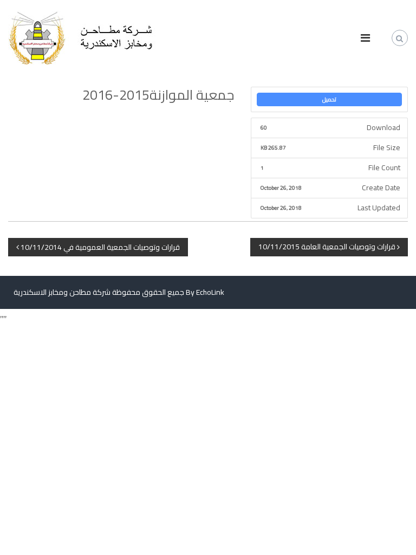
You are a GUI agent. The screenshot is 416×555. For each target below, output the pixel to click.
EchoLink (210, 292)
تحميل (329, 99)
